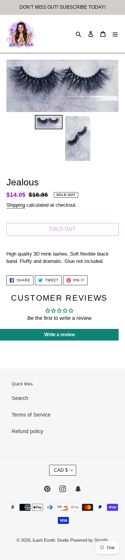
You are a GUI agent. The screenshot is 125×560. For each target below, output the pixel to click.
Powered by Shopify (89, 540)
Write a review (59, 334)
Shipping (15, 205)
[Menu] (115, 34)
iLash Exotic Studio (51, 540)
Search (20, 398)
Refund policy (27, 431)
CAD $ (61, 470)
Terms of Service (31, 415)
